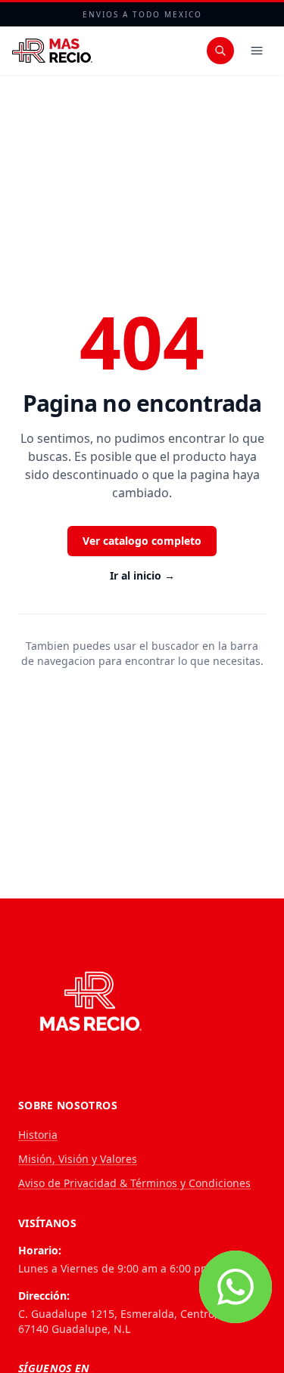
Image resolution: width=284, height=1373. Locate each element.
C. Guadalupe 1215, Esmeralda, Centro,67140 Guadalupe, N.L (117, 1321)
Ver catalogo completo (142, 540)
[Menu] (257, 51)
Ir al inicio (142, 575)
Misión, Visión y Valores (77, 1159)
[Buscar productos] (220, 50)
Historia (38, 1134)
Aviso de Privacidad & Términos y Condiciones (134, 1183)
